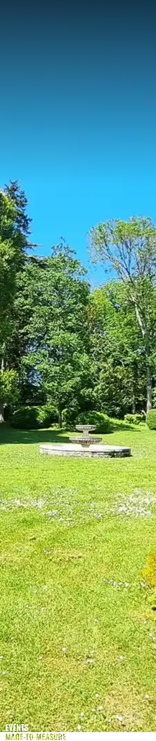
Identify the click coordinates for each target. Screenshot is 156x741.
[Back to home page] (75, 14)
